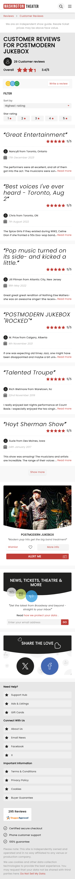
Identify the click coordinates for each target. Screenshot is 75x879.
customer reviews (31, 16)
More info (53, 547)
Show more (37, 472)
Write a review (59, 83)
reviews (8, 16)
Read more (64, 171)
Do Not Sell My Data (32, 873)
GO (65, 622)
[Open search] (61, 6)
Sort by (8, 100)
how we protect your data (41, 615)
